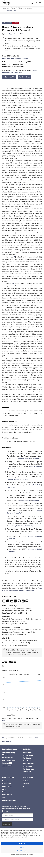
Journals (6, 8)
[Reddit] (23, 602)
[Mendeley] (26, 602)
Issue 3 (29, 8)
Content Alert (6, 741)
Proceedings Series (9, 800)
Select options (8, 815)
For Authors (27, 752)
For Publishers (28, 763)
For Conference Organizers (28, 770)
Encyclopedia (7, 795)
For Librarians (28, 761)
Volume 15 (21, 8)
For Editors (27, 758)
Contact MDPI (7, 763)
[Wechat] (19, 602)
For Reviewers (28, 755)
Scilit (4, 789)
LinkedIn (26, 781)
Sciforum (5, 781)
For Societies (27, 766)
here (28, 655)
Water (13, 8)
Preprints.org (7, 786)
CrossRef (35, 458)
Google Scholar (24, 458)
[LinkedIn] (12, 602)
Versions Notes (24, 77)
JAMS (4, 797)
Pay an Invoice (7, 757)
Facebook (26, 784)
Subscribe (7, 824)
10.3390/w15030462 (9, 10)
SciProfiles (6, 792)
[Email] (4, 602)
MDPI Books (6, 784)
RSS (36, 738)
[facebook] (15, 602)
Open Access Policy (9, 760)
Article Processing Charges (8, 753)
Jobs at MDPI (7, 766)
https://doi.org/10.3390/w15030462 (15, 58)
